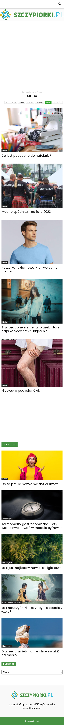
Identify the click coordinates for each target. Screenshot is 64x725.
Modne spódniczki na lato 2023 (26, 212)
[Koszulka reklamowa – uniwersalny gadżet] (32, 242)
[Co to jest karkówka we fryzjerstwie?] (32, 465)
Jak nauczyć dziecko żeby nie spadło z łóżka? (32, 610)
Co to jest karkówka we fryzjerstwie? (29, 484)
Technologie (7, 519)
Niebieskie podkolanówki (20, 390)
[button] (60, 4)
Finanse (30, 102)
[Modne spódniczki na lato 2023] (32, 186)
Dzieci (21, 102)
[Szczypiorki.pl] (32, 14)
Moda (48, 102)
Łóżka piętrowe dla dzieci (11, 602)
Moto (55, 102)
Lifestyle (39, 102)
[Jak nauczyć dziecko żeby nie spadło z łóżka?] (32, 589)
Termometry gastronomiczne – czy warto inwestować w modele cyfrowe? (31, 526)
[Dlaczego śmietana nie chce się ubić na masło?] (32, 633)
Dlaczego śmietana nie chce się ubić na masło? (30, 653)
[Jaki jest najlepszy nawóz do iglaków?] (32, 549)
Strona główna (28, 92)
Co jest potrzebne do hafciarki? (26, 155)
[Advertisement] (32, 55)
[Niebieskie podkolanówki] (32, 363)
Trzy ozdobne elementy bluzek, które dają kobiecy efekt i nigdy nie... (30, 329)
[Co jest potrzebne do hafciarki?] (32, 130)
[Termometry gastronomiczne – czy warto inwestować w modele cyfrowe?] (32, 505)
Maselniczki (6, 646)
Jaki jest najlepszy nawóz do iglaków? (31, 568)
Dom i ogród (11, 102)
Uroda (4, 479)
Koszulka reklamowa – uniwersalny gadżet (29, 269)
